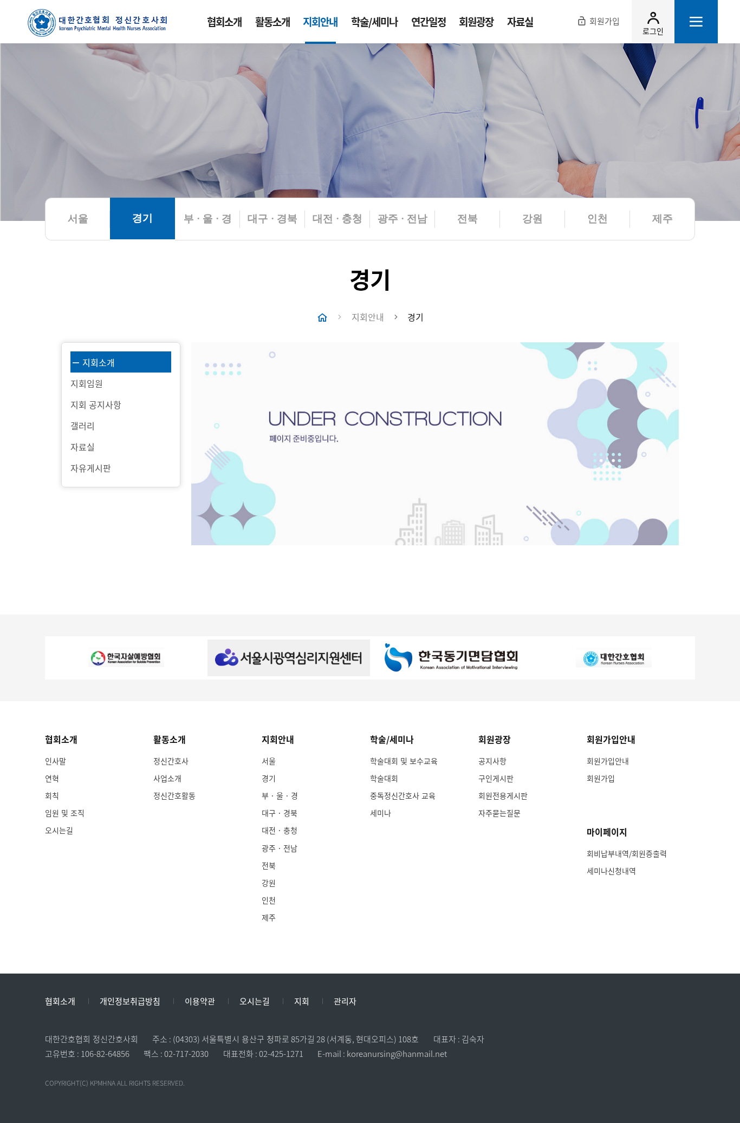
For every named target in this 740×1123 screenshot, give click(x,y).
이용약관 (200, 1001)
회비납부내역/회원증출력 (627, 853)
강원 (269, 882)
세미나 (380, 813)
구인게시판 (496, 778)
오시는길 (59, 830)
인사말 (55, 761)
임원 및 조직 (65, 813)
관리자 (345, 1001)
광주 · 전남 (279, 848)
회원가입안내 (608, 761)
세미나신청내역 (611, 871)
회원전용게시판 (503, 795)
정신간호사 (171, 761)
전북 (269, 865)
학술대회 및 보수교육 (404, 761)
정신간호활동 (174, 795)
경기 (269, 778)
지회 (301, 1001)
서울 (269, 761)
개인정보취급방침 (130, 1001)
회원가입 (601, 778)
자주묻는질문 (499, 813)
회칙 (52, 795)
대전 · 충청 (279, 830)
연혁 (52, 778)
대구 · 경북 (279, 813)
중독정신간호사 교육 (403, 795)
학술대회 (384, 778)
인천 (269, 900)
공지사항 (492, 761)
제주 (269, 917)
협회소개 (60, 1001)
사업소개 (167, 778)
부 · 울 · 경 (280, 795)
